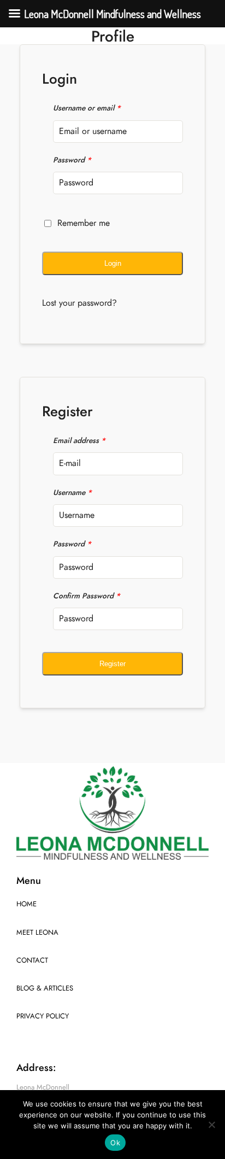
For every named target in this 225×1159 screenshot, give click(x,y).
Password (72, 160)
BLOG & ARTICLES (44, 988)
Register (112, 664)
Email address (79, 440)
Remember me (83, 223)
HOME (26, 904)
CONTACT (32, 960)
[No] (211, 1124)
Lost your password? (79, 303)
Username (72, 492)
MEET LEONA (37, 932)
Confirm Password (86, 596)
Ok (115, 1142)
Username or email (87, 108)
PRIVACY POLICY (42, 1016)
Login (112, 263)
